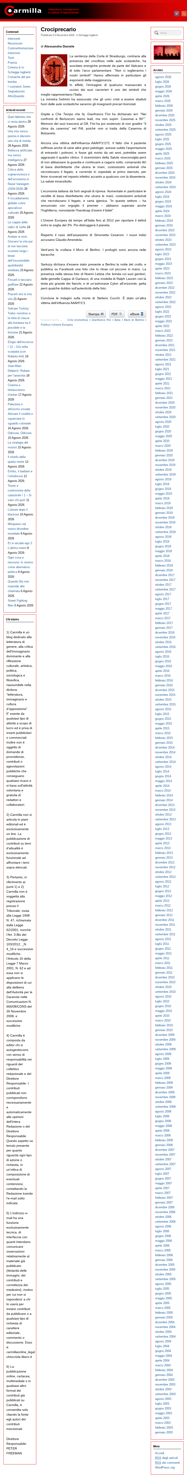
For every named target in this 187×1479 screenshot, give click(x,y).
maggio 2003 (163, 1413)
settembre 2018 (165, 532)
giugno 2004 (163, 1351)
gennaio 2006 (164, 1260)
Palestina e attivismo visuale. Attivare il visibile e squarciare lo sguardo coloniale (20, 414)
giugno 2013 (163, 833)
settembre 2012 (165, 877)
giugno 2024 (163, 201)
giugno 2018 (163, 546)
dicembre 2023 (164, 230)
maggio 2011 (163, 953)
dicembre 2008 (164, 1092)
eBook (135, 314)
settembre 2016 (165, 647)
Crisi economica (78, 320)
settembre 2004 (165, 1336)
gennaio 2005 (164, 1317)
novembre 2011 (165, 924)
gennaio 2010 (164, 1030)
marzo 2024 (163, 216)
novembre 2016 (165, 637)
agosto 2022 (163, 307)
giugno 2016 (163, 661)
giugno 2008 (163, 1121)
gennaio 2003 (164, 1432)
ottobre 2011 (163, 929)
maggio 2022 (163, 321)
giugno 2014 (163, 776)
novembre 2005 (165, 1269)
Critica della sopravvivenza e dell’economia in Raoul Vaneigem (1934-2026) (18, 179)
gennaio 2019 (164, 513)
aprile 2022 (162, 326)
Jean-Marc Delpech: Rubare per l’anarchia (19, 370)
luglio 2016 (162, 656)
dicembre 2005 (164, 1264)
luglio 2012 (162, 886)
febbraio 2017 (164, 623)
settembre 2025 (165, 129)
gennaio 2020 (164, 455)
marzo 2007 (163, 1193)
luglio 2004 (162, 1346)
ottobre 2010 (163, 987)
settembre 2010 (165, 991)
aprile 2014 (162, 786)
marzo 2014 (163, 790)
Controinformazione (20, 48)
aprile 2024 (162, 211)
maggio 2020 (163, 436)
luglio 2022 (162, 311)
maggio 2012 (163, 896)
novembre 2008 (165, 1097)
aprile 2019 (162, 498)
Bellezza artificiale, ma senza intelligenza (20, 155)
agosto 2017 (163, 594)
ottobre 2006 (163, 1217)
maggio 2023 (163, 263)
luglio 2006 (162, 1231)
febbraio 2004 (164, 1370)
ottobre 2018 (163, 527)
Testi (11, 58)
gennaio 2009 (164, 1087)
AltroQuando (16, 96)
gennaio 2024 (164, 225)
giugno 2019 (163, 489)
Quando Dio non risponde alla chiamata (18, 586)
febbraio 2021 (164, 393)
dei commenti (167, 1462)
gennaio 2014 (164, 800)
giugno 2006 (163, 1236)
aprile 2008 (162, 1130)
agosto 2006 (163, 1226)
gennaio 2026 (164, 110)
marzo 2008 (163, 1135)
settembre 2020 (165, 417)
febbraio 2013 (164, 853)
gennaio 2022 (164, 340)
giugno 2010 (163, 1006)
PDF (115, 314)
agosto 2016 (163, 651)
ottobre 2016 (163, 642)
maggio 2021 (163, 378)
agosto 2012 (163, 881)
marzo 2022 (163, 331)
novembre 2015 (165, 695)
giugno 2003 (163, 1408)
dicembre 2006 (164, 1207)
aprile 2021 (162, 383)
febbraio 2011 (164, 968)
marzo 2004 (163, 1365)
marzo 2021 (163, 388)
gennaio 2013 (164, 857)
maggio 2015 (163, 723)
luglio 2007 (162, 1173)
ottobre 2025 (163, 125)
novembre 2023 (165, 235)
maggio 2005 (163, 1298)
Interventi (14, 38)
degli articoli (166, 1458)
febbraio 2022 (164, 335)
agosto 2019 (163, 479)
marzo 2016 (163, 675)
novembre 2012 (165, 867)
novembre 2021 (165, 350)
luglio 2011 (162, 944)
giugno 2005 (163, 1293)
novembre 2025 (165, 120)
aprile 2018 (162, 556)
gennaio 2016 (164, 685)
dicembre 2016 (164, 632)
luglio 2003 (162, 1403)
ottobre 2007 (163, 1159)
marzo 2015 (163, 733)
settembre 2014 (165, 762)
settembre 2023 (165, 244)
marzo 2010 (163, 1020)
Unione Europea (62, 324)
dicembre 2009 (164, 1035)
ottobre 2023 (163, 240)
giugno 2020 (163, 431)
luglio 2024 (162, 196)
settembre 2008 (165, 1106)
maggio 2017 (163, 608)
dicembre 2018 (164, 517)
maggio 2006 (163, 1240)
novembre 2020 (165, 407)
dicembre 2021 (164, 345)
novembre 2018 (165, 522)
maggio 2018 (163, 551)
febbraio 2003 (164, 1427)
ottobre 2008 (163, 1102)
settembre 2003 (165, 1394)
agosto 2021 (163, 364)
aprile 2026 (162, 96)
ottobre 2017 (163, 584)
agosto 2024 (163, 192)
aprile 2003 (162, 1418)
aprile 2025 (162, 153)
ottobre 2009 (163, 1044)
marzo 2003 (163, 1422)
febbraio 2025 (164, 163)
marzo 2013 (163, 848)
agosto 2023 (163, 249)
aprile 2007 (162, 1188)
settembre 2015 (165, 704)
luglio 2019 (162, 484)
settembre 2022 (165, 302)
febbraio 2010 (164, 1025)
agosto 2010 (163, 996)
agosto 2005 (163, 1284)
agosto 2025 (163, 134)
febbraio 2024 (164, 220)
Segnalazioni (16, 91)
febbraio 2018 (164, 565)
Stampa (94, 314)
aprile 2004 (162, 1360)
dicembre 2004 (164, 1322)
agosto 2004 (163, 1341)
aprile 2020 (162, 441)
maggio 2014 (163, 781)
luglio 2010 (162, 1001)
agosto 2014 (163, 766)
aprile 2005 (162, 1303)
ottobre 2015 (163, 699)
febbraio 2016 (164, 680)
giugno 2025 (163, 144)
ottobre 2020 (163, 412)
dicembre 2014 (164, 747)
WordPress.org (165, 1467)
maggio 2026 (163, 91)
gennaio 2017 (164, 627)
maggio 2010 (163, 1011)
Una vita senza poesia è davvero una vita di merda (19, 136)
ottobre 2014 (163, 757)
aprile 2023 (162, 268)
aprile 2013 (162, 843)
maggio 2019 (163, 493)
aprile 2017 (162, 613)
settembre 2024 (165, 187)
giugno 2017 (163, 604)
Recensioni (15, 43)
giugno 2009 (163, 1063)
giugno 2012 (163, 891)
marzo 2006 (163, 1250)
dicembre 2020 (164, 402)
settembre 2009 (165, 1049)
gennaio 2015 (164, 742)
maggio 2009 (163, 1068)
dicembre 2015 (164, 690)
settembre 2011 (165, 934)
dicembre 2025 (164, 115)
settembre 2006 (165, 1221)
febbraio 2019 (164, 508)
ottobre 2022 (163, 297)
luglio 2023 (162, 254)
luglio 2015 (162, 714)
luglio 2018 (162, 541)
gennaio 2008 (164, 1145)
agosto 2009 (163, 1054)
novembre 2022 (165, 292)
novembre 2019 (165, 465)
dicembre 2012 (164, 862)
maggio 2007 (163, 1183)
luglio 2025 (162, 139)
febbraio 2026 (164, 105)
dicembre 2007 (164, 1149)
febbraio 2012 (164, 910)
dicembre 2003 (164, 1379)
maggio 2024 (163, 206)
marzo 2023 (163, 273)
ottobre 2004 (163, 1331)
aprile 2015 (162, 728)
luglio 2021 (162, 369)
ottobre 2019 (163, 469)
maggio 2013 (163, 838)
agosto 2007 (163, 1169)
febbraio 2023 (164, 278)
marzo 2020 (163, 445)
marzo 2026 (163, 101)
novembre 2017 (165, 580)
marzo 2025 (163, 158)
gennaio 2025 (164, 168)
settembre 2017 (165, 589)
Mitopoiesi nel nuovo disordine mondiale (18, 528)
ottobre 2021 (163, 354)
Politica (45, 324)
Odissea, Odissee (19, 433)
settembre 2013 (165, 819)
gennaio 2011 (163, 972)
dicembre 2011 (164, 920)
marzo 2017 (163, 618)
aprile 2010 (162, 1015)
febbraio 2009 (164, 1082)
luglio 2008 (162, 1116)
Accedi (159, 1453)
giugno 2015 (163, 718)
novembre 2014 (165, 752)
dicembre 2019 (164, 460)
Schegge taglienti (88, 35)
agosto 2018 (163, 536)
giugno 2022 (163, 316)
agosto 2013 (163, 824)
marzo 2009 (163, 1078)
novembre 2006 (165, 1212)
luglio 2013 (162, 829)
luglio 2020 (162, 426)
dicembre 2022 (164, 287)
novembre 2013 (165, 809)
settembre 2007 (165, 1164)
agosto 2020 (163, 422)
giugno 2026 (163, 86)
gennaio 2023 (164, 283)
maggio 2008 (163, 1126)
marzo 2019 (163, 503)
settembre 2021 (165, 359)
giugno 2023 (163, 259)
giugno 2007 (163, 1178)
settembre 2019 (165, 474)
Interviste (14, 53)
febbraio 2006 (164, 1255)
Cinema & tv (16, 67)
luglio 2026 (162, 81)
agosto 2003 (163, 1399)
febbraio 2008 (164, 1140)
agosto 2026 (163, 77)
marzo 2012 (163, 905)
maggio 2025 (163, 149)
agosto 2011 (163, 939)
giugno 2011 (163, 948)
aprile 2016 (162, 671)
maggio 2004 (163, 1355)
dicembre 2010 (164, 977)
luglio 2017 (162, 599)
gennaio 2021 (164, 398)
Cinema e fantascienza (16, 389)
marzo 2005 (163, 1308)
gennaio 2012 (164, 915)
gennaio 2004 (164, 1375)
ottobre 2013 (163, 814)
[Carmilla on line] (93, 11)
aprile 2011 (162, 958)
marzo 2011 (162, 963)
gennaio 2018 (164, 570)
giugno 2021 (163, 374)
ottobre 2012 (163, 872)
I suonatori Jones (19, 86)
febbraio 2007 (164, 1197)
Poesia (12, 62)
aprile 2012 (162, 900)
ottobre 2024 (163, 182)
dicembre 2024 (164, 172)
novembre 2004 (165, 1327)
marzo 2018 (163, 560)
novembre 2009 (165, 1039)
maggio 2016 (163, 666)
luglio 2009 (162, 1059)
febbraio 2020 (164, 450)
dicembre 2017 (164, 575)
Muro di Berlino (134, 320)
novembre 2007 (165, 1154)
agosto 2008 (163, 1111)
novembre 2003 (165, 1384)
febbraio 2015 (164, 738)
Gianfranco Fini (101, 320)
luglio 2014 (162, 771)
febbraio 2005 (164, 1312)
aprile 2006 (162, 1245)
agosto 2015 (163, 709)
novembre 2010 (165, 982)
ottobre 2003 (163, 1389)
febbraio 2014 (164, 795)
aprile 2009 (162, 1073)
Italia (117, 320)
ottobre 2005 (163, 1274)
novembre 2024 (165, 177)
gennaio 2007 (164, 1202)
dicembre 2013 (164, 805)
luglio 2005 (162, 1288)
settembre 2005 (165, 1279)
